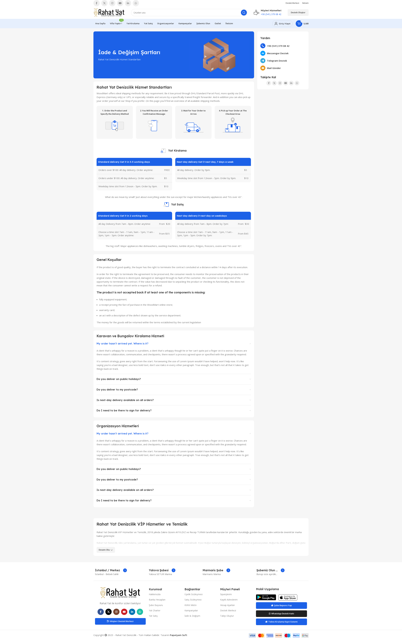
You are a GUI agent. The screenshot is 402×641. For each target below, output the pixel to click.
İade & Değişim (192, 615)
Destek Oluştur (298, 12)
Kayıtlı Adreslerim (229, 599)
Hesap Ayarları (227, 605)
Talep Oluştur (227, 615)
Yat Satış (153, 615)
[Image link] (120, 592)
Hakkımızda (154, 594)
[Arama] (244, 13)
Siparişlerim (226, 594)
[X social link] (104, 3)
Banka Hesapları (157, 599)
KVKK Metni (190, 605)
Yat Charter (154, 610)
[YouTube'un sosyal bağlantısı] (120, 3)
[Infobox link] (111, 570)
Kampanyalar (191, 610)
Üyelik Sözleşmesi (194, 594)
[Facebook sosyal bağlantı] (96, 3)
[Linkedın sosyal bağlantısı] (128, 3)
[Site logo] (109, 12)
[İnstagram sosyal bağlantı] (112, 3)
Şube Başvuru (156, 605)
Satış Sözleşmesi (193, 599)
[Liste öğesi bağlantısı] (283, 45)
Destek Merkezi (228, 610)
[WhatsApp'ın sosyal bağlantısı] (136, 3)
